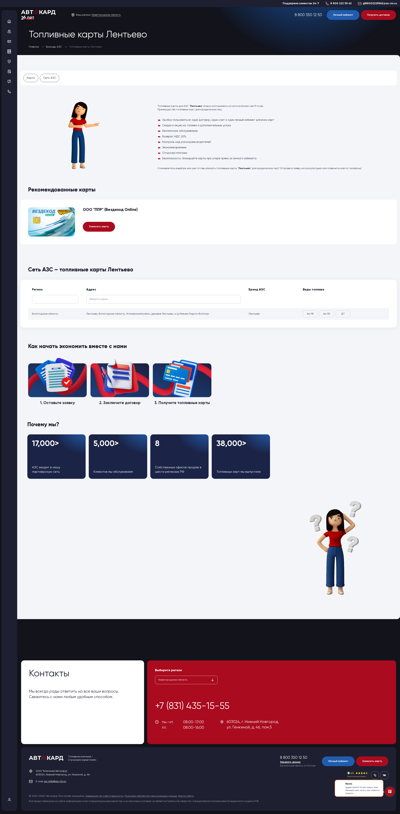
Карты (31, 77)
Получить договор (378, 15)
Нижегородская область (106, 15)
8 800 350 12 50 (308, 15)
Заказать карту (99, 226)
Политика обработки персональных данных (151, 796)
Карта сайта (186, 796)
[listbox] (186, 680)
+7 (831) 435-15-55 (192, 706)
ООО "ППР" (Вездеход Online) (110, 210)
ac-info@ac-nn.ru (55, 781)
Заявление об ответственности (104, 796)
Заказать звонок (290, 762)
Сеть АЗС (49, 77)
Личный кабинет (343, 15)
